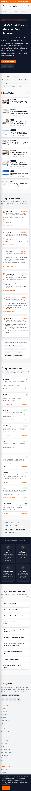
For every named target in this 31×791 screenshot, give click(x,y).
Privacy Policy (5, 758)
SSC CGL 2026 (8, 525)
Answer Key (23, 11)
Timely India (16, 76)
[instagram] (18, 699)
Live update (13, 83)
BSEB (19, 83)
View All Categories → (8, 732)
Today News (5, 86)
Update (26, 83)
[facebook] (2, 699)
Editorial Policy (5, 749)
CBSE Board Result (20, 529)
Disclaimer (4, 761)
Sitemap (3, 772)
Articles (3, 717)
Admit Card (14, 11)
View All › (27, 93)
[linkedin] (14, 699)
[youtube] (10, 699)
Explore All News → (8, 61)
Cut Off (3, 723)
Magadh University (16, 86)
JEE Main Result (19, 525)
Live (15, 79)
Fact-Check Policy (6, 752)
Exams (3, 726)
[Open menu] (3, 6)
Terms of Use (5, 755)
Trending (4, 83)
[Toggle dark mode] (28, 5)
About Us (4, 743)
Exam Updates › (7, 66)
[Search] (24, 5)
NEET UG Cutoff (9, 529)
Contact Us (4, 769)
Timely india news (6, 79)
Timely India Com (23, 79)
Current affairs (5, 720)
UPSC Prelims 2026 (9, 532)
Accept (6, 788)
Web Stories (4, 740)
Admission (5, 11)
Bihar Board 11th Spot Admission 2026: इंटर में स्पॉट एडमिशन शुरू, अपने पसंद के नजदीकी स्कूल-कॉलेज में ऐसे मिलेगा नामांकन (19, 1)
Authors (3, 746)
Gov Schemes (5, 729)
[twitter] (6, 699)
